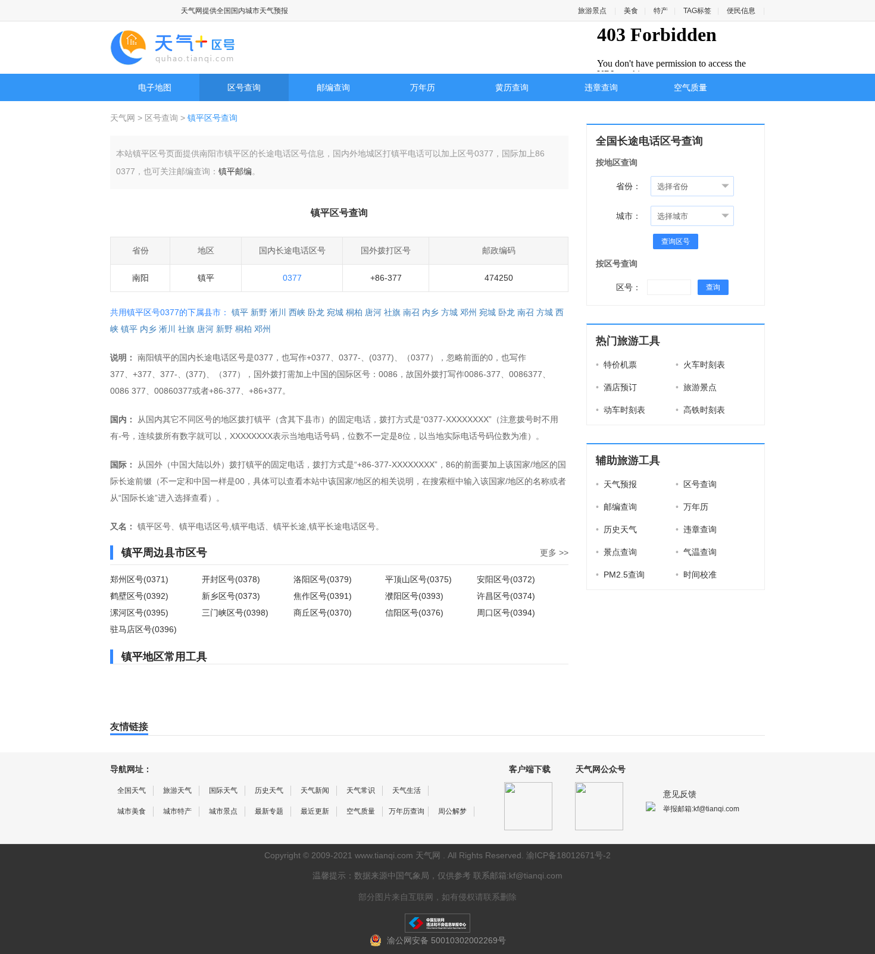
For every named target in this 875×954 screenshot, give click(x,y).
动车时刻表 (620, 410)
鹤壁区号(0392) (139, 596)
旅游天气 (177, 790)
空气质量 (690, 87)
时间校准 (696, 574)
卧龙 (316, 312)
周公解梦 (452, 811)
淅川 (278, 312)
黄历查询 (512, 87)
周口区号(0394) (506, 612)
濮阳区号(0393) (414, 596)
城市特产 (177, 811)
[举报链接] (437, 923)
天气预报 (616, 484)
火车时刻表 (700, 364)
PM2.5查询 (620, 574)
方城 (449, 312)
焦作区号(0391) (322, 596)
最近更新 (315, 811)
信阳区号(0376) (414, 612)
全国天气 (131, 790)
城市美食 (131, 811)
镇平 (240, 312)
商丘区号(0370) (322, 612)
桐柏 (354, 312)
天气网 (124, 118)
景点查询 (616, 552)
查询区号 (675, 241)
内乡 (430, 312)
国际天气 (223, 790)
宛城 (335, 312)
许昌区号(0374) (506, 596)
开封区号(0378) (231, 579)
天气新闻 (315, 790)
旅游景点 (592, 11)
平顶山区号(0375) (418, 579)
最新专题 (269, 811)
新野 (259, 312)
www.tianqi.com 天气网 (397, 855)
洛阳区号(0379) (322, 579)
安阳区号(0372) (506, 579)
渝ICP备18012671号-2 (568, 855)
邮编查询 (333, 87)
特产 (661, 11)
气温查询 (696, 552)
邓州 (468, 312)
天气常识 (360, 790)
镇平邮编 (235, 171)
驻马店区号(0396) (143, 629)
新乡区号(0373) (231, 596)
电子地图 (154, 87)
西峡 (297, 312)
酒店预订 (616, 387)
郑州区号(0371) (139, 579)
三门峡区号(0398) (235, 612)
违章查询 (601, 87)
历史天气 (616, 529)
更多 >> (554, 552)
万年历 (422, 87)
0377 (292, 278)
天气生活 (406, 790)
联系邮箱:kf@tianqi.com (517, 875)
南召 (411, 312)
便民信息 (741, 11)
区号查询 (244, 87)
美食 (631, 11)
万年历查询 (406, 811)
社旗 (392, 312)
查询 (713, 287)
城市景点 (223, 811)
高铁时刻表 (700, 410)
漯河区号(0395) (139, 612)
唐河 (373, 312)
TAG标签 (697, 11)
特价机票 (616, 364)
